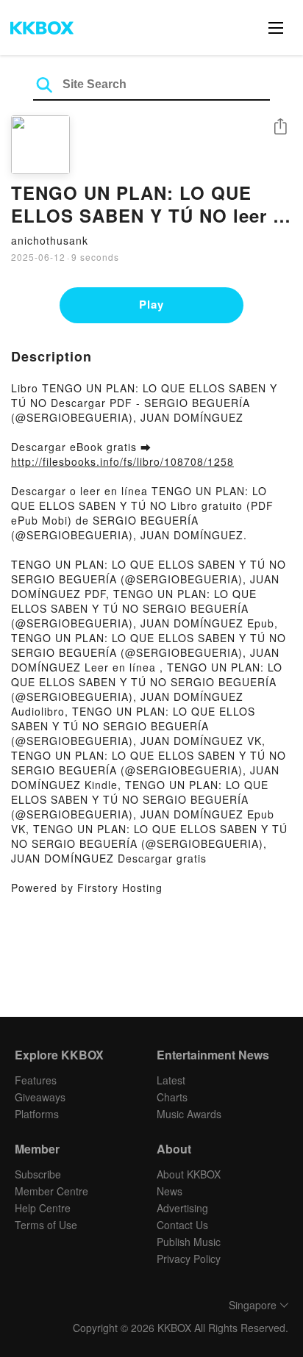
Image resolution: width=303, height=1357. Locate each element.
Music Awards (189, 1113)
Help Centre (43, 1208)
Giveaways (40, 1097)
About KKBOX (189, 1174)
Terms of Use (46, 1224)
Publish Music (189, 1241)
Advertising (182, 1208)
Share (280, 127)
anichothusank (49, 240)
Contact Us (182, 1224)
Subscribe (38, 1174)
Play (151, 304)
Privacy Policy (189, 1258)
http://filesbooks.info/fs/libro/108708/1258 (122, 461)
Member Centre (51, 1191)
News (169, 1191)
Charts (172, 1097)
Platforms (37, 1113)
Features (36, 1080)
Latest (171, 1080)
